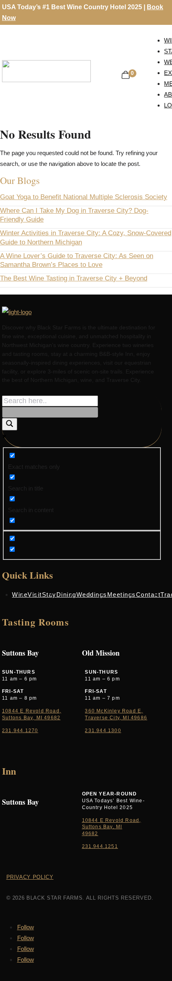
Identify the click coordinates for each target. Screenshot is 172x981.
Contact (148, 594)
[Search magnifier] (9, 424)
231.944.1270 (20, 730)
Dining (66, 594)
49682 (90, 833)
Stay (49, 594)
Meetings (121, 594)
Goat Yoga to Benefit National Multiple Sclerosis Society (83, 197)
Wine (20, 594)
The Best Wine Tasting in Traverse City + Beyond (73, 278)
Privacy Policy (30, 877)
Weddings (91, 594)
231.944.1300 (103, 730)
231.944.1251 (100, 846)
